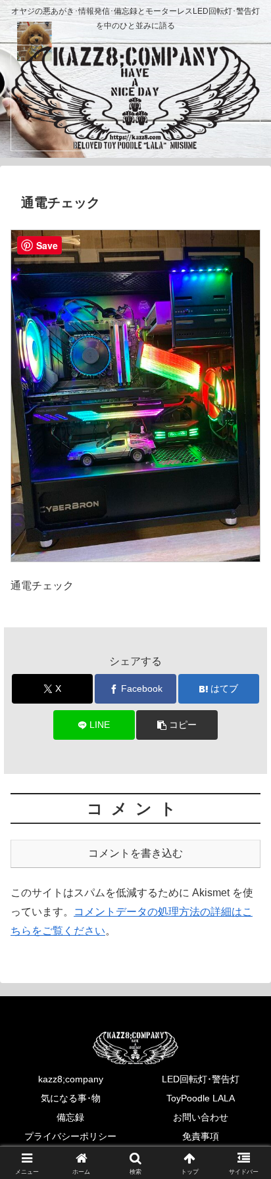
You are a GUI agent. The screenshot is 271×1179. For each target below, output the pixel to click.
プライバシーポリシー (70, 1136)
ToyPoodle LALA (200, 1098)
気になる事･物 (71, 1098)
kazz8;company (70, 1079)
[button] (177, 725)
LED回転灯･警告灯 (200, 1079)
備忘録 (70, 1117)
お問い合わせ (200, 1117)
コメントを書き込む (135, 853)
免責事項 (200, 1136)
